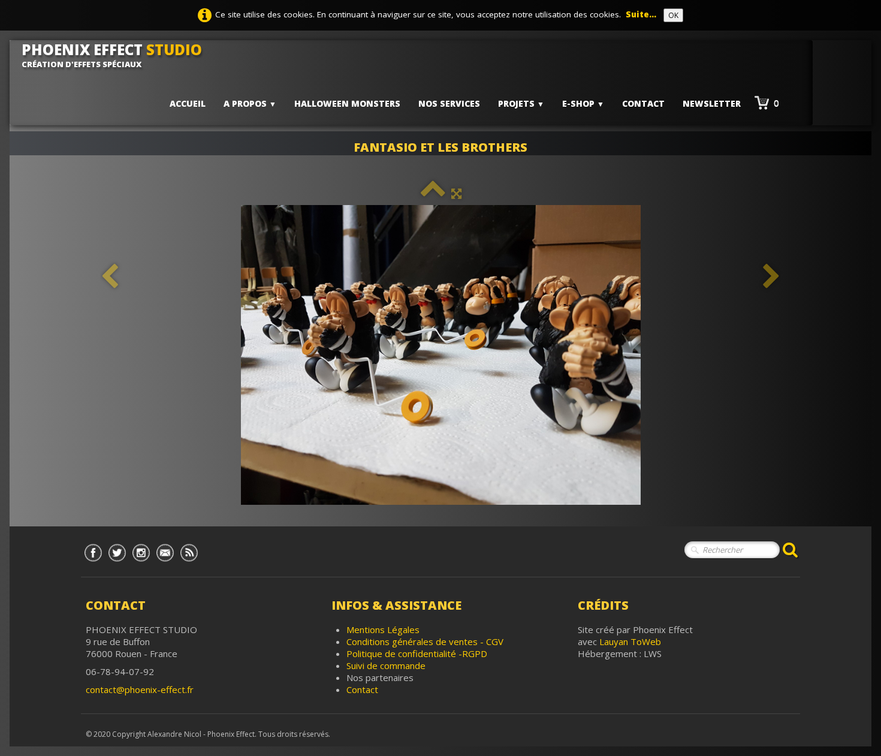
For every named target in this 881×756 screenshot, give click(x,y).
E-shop (583, 103)
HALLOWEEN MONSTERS (347, 103)
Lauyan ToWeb (630, 641)
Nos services (449, 103)
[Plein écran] (456, 193)
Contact (643, 103)
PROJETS (521, 103)
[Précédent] (109, 276)
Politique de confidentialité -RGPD (416, 653)
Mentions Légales (383, 629)
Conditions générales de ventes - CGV (424, 641)
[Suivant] (771, 276)
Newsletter (712, 103)
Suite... (641, 14)
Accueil (188, 103)
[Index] (433, 193)
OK (673, 15)
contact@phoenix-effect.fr (140, 689)
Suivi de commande (386, 665)
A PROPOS (250, 103)
